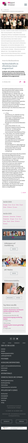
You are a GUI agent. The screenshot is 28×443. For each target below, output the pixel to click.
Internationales (6, 373)
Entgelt (18, 297)
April (22, 204)
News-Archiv (6, 10)
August (5, 204)
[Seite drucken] (24, 82)
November (13, 216)
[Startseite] (1, 10)
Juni (14, 204)
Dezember (6, 216)
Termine (9, 343)
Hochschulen (4, 368)
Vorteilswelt (4, 398)
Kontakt (3, 351)
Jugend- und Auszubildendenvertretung (11, 366)
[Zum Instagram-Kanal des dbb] (14, 339)
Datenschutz (6, 421)
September (6, 219)
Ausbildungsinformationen (10, 362)
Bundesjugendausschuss (7, 381)
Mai (18, 204)
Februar (10, 207)
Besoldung (10, 297)
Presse (4, 343)
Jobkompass (4, 370)
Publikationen (17, 343)
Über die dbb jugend (8, 345)
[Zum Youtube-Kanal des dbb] (17, 339)
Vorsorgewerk (4, 396)
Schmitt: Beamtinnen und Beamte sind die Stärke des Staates (13, 310)
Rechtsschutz (4, 394)
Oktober (19, 216)
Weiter (14, 249)
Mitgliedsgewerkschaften (7, 353)
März (5, 207)
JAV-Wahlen (8, 270)
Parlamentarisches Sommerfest (9, 387)
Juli (10, 204)
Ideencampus (4, 385)
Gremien (3, 349)
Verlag (2, 403)
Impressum (21, 421)
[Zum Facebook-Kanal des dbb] (11, 339)
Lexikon (24, 343)
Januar (15, 207)
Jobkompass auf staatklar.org (9, 244)
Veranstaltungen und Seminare (11, 377)
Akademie (3, 400)
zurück (24, 192)
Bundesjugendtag (5, 383)
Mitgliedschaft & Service (9, 390)
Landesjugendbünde (6, 356)
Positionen (4, 358)
